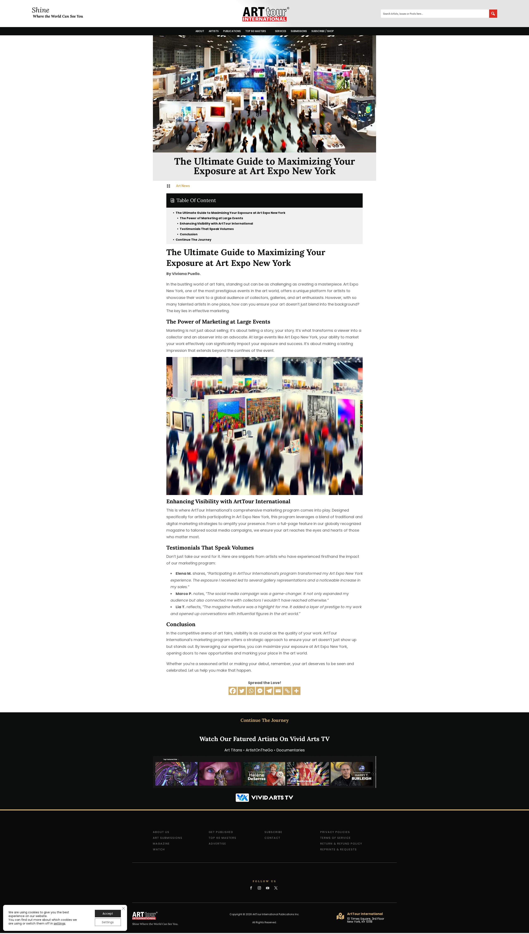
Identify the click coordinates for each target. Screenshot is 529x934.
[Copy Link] (287, 691)
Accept (107, 913)
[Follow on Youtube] (267, 888)
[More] (296, 691)
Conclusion (187, 234)
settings (59, 923)
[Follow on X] (276, 888)
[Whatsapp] (251, 691)
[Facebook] (233, 691)
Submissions (299, 31)
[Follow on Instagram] (259, 888)
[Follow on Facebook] (251, 888)
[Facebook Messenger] (260, 691)
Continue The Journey (192, 240)
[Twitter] (242, 691)
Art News (183, 186)
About (199, 31)
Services (280, 31)
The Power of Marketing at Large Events (210, 218)
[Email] (278, 691)
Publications (232, 31)
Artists (214, 31)
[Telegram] (269, 691)
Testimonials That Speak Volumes (205, 229)
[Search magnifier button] (493, 14)
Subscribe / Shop (322, 31)
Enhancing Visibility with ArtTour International (215, 223)
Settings (108, 922)
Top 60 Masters (255, 31)
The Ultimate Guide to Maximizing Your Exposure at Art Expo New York (229, 213)
